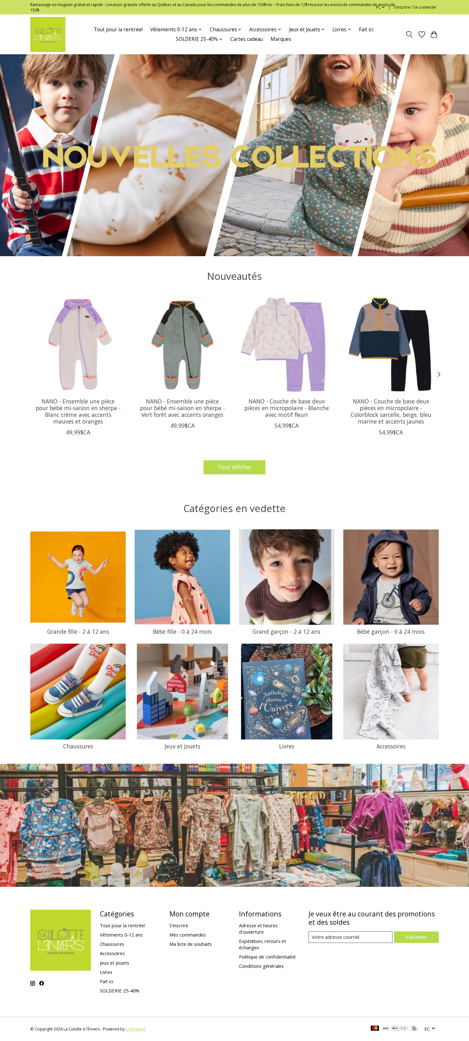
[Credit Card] (414, 1029)
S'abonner (416, 937)
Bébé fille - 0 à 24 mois (182, 631)
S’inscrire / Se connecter (415, 7)
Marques (281, 39)
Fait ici (366, 29)
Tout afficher (234, 467)
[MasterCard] (375, 1029)
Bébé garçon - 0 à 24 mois (391, 631)
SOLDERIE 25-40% (119, 990)
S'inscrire (178, 925)
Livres (286, 746)
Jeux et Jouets (182, 746)
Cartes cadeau (246, 39)
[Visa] (385, 1029)
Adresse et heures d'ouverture (258, 928)
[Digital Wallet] (399, 1029)
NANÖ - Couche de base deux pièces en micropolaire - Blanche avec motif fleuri (286, 407)
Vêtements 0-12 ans (121, 934)
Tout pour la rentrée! (118, 29)
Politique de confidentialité (267, 956)
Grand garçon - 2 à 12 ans (286, 631)
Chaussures (78, 746)
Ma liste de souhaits (190, 944)
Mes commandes (187, 934)
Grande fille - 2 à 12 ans (78, 631)
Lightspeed (136, 1029)
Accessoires (391, 746)
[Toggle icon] (409, 34)
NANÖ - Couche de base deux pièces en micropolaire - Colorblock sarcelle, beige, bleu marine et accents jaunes (391, 411)
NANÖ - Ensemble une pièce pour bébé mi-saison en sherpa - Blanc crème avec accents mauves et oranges (78, 411)
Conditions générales (261, 966)
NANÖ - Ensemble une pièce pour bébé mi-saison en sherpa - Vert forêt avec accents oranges (182, 407)
